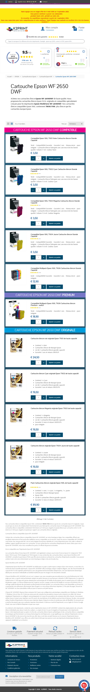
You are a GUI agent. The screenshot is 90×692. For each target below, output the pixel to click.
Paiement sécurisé (12, 665)
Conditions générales (13, 668)
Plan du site (54, 662)
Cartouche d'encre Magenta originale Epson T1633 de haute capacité (56, 408)
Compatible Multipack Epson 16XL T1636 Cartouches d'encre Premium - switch (53, 304)
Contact (44, 2)
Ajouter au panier (55, 158)
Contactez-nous (55, 665)
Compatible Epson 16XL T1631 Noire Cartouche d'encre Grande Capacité (54, 139)
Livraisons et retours (13, 660)
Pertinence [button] (72, 124)
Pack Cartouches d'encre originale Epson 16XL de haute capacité (54, 483)
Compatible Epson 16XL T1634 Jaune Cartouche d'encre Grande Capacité (54, 235)
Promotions (33, 660)
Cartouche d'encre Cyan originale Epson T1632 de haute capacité (55, 373)
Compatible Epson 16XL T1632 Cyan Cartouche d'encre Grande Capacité (54, 170)
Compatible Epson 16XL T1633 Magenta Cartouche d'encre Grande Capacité (55, 202)
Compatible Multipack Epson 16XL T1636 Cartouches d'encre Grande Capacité (56, 269)
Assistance (33, 662)
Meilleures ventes (35, 665)
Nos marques (34, 668)
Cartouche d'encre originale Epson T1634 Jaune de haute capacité (55, 445)
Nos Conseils (11, 662)
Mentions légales (56, 660)
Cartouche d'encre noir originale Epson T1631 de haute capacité (54, 338)
